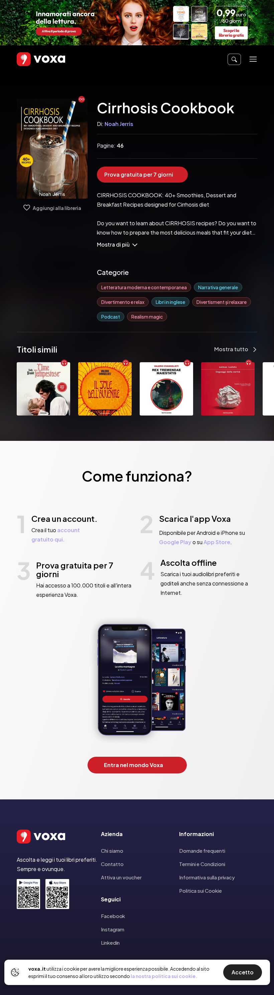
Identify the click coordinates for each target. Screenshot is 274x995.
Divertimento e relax (122, 302)
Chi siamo (112, 850)
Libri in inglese (170, 302)
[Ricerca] (234, 59)
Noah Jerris (119, 123)
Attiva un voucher (121, 877)
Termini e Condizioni (202, 864)
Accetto (243, 972)
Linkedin (110, 942)
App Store (216, 541)
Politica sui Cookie (200, 890)
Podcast (110, 317)
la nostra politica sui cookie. (164, 976)
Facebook (113, 916)
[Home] (31, 59)
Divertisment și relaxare (221, 302)
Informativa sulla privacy (207, 877)
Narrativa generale (218, 287)
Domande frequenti (202, 850)
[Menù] (253, 59)
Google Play (175, 541)
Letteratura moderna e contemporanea (144, 287)
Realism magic (147, 317)
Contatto (112, 864)
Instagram (112, 929)
